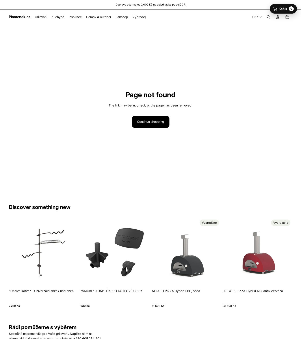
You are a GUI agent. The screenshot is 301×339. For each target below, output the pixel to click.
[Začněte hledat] (268, 17)
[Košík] (287, 17)
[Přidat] (71, 280)
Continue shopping (150, 121)
